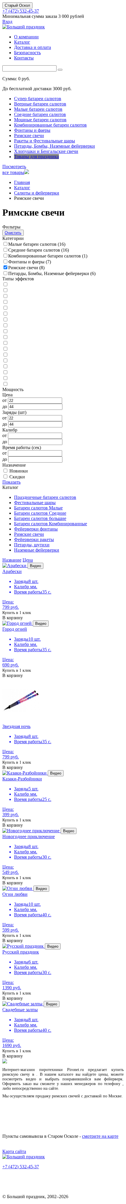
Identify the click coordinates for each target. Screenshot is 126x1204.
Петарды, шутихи (32, 544)
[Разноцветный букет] (5, 313)
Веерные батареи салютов (40, 103)
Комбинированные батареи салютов (50, 124)
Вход (7, 21)
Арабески (12, 571)
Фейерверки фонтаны (36, 528)
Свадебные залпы (20, 1009)
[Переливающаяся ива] (5, 384)
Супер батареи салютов (37, 98)
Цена (28, 559)
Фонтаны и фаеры (32, 130)
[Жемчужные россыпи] (5, 290)
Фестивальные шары (35, 502)
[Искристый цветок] (5, 378)
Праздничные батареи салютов (45, 497)
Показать (11, 482)
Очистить (13, 233)
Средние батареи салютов (40, 114)
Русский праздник (20, 951)
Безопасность (27, 52)
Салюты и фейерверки (36, 192)
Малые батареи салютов (38, 109)
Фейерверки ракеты (34, 539)
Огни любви (15, 894)
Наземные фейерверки (36, 550)
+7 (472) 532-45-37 (20, 10)
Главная (22, 182)
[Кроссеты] (5, 360)
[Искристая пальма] (5, 372)
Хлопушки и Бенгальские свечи (46, 151)
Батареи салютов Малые (38, 507)
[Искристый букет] (5, 296)
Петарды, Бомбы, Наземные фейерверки (54, 146)
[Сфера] (5, 319)
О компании (26, 36)
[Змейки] (5, 366)
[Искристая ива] (5, 349)
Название (11, 559)
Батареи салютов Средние (40, 513)
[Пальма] (5, 302)
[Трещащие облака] (5, 325)
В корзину (12, 617)
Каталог (22, 42)
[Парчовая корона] (5, 308)
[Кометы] (5, 354)
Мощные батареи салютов (40, 119)
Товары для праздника (36, 156)
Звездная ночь (16, 726)
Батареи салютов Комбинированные (50, 523)
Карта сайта (14, 1151)
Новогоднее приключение (28, 836)
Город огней (14, 629)
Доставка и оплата (32, 47)
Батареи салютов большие (40, 518)
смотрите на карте (100, 1136)
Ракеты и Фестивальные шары (44, 140)
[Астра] (5, 284)
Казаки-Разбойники (22, 778)
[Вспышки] (5, 343)
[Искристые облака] (5, 337)
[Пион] (5, 331)
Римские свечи (29, 135)
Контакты (24, 57)
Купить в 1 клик (16, 612)
